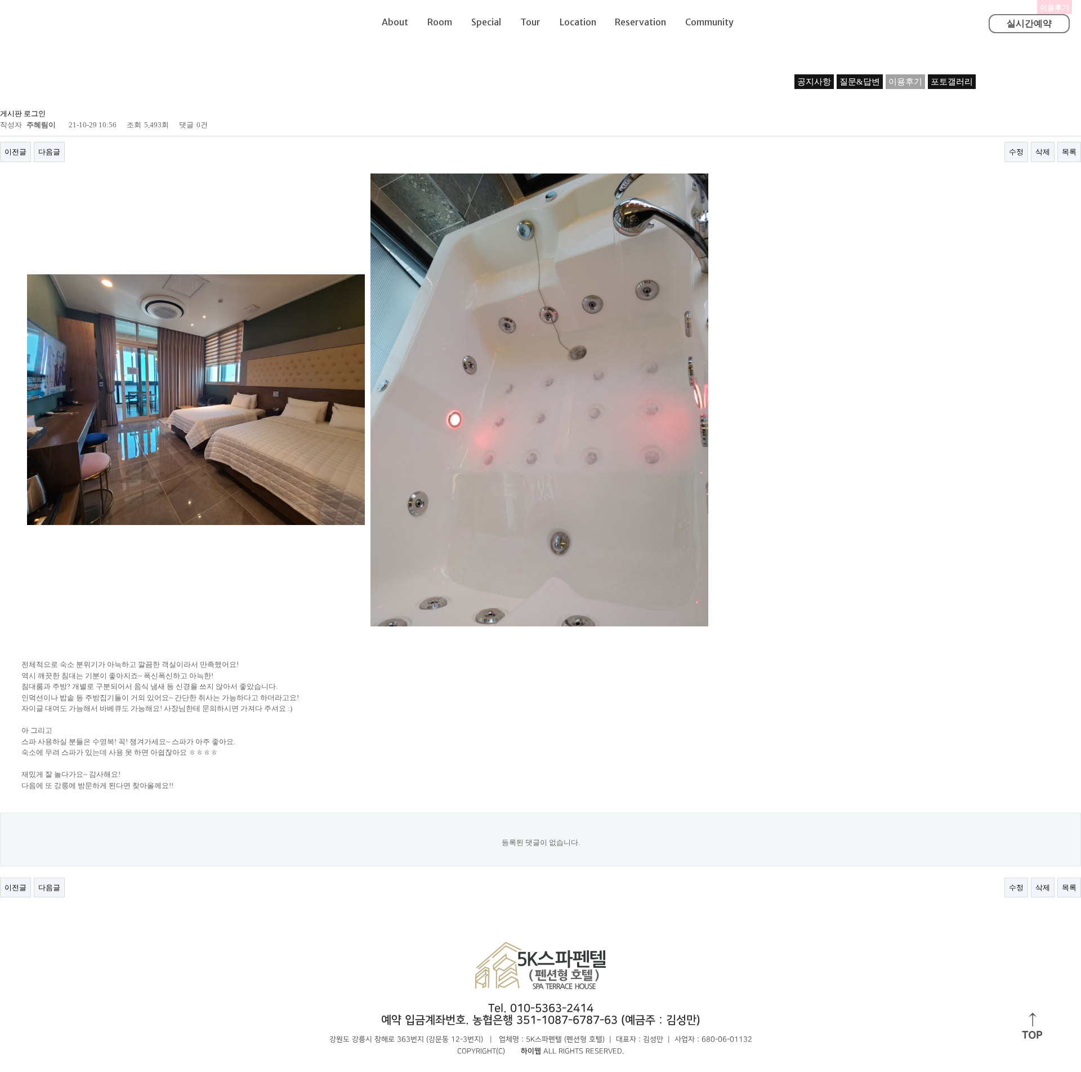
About (395, 22)
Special (486, 22)
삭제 (1042, 152)
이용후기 (905, 81)
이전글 (15, 152)
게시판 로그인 (23, 113)
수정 (1016, 152)
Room (439, 22)
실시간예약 (1029, 23)
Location (578, 22)
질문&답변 (859, 81)
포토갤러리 (952, 81)
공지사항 (814, 81)
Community (709, 22)
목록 (1069, 152)
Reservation (640, 22)
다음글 (49, 152)
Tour (530, 22)
